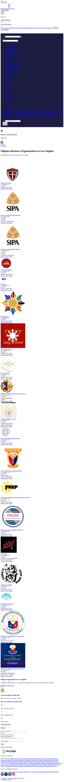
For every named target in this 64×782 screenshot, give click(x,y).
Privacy (29, 772)
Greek (7, 100)
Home (2, 141)
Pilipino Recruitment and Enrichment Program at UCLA (15, 497)
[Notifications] (2, 12)
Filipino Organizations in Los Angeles (14, 764)
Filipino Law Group (6, 183)
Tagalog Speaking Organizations (31, 761)
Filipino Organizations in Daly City (19, 763)
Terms (37, 772)
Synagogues (9, 88)
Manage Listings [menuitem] (31, 28)
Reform (8, 93)
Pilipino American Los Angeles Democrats (12, 530)
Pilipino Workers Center (7, 604)
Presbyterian (9, 81)
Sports (7, 107)
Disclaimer (42, 772)
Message (3, 189)
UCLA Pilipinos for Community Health (11, 471)
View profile (9, 189)
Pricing (10, 772)
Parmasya (3, 284)
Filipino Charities (32, 758)
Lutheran (8, 78)
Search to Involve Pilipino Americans (10, 215)
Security (47, 772)
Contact (6, 772)
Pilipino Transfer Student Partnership (10, 438)
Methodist (8, 79)
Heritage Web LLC (13, 778)
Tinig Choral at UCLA (7, 349)
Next (2, 744)
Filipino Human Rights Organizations (21, 760)
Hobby (8, 102)
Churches (8, 75)
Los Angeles (3, 146)
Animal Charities (10, 45)
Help (25, 772)
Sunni (7, 87)
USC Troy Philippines (6, 270)
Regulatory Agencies (11, 64)
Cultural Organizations (12, 67)
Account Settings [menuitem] (46, 28)
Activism (8, 99)
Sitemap (56, 772)
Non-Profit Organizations (12, 72)
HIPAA (52, 772)
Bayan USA (4, 553)
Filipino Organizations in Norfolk (33, 764)
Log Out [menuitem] (56, 28)
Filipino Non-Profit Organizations (40, 760)
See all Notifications (6, 24)
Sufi (7, 85)
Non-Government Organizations (14, 66)
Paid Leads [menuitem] (39, 28)
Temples (8, 94)
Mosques (8, 82)
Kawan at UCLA (5, 373)
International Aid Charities (13, 52)
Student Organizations (12, 96)
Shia (7, 84)
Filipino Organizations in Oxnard (51, 764)
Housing (8, 60)
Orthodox (8, 91)
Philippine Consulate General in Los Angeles (12, 636)
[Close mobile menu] (5, 2)
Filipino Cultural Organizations (45, 758)
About (2, 772)
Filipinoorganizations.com (7, 8)
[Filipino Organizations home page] (9, 7)
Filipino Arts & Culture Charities (18, 758)
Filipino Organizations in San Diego (28, 766)
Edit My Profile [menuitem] (10, 28)
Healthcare (9, 58)
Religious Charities (11, 54)
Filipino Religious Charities (15, 761)
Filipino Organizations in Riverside (10, 766)
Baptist (8, 76)
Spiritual (8, 105)
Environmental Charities (12, 49)
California (3, 144)
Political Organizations (12, 70)
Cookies (33, 772)
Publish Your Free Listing (7, 685)
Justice (8, 61)
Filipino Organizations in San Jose (48, 766)
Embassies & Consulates (12, 57)
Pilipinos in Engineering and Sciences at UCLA (13, 393)
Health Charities (10, 51)
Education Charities (11, 48)
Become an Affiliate (18, 772)
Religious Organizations (12, 73)
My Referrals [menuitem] (23, 28)
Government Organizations (13, 55)
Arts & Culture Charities (12, 46)
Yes (2, 138)
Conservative (9, 90)
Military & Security (11, 63)
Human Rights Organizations (13, 69)
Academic (8, 97)
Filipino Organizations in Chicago (49, 761)
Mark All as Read (5, 20)
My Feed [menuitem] (3, 28)
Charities (8, 43)
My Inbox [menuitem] (17, 28)
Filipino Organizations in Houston (38, 763)
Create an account (5, 724)
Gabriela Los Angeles (6, 585)
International (9, 104)
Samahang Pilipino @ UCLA (8, 419)
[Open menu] (2, 2)
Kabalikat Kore (5, 316)
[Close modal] (2, 687)
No (5, 138)
